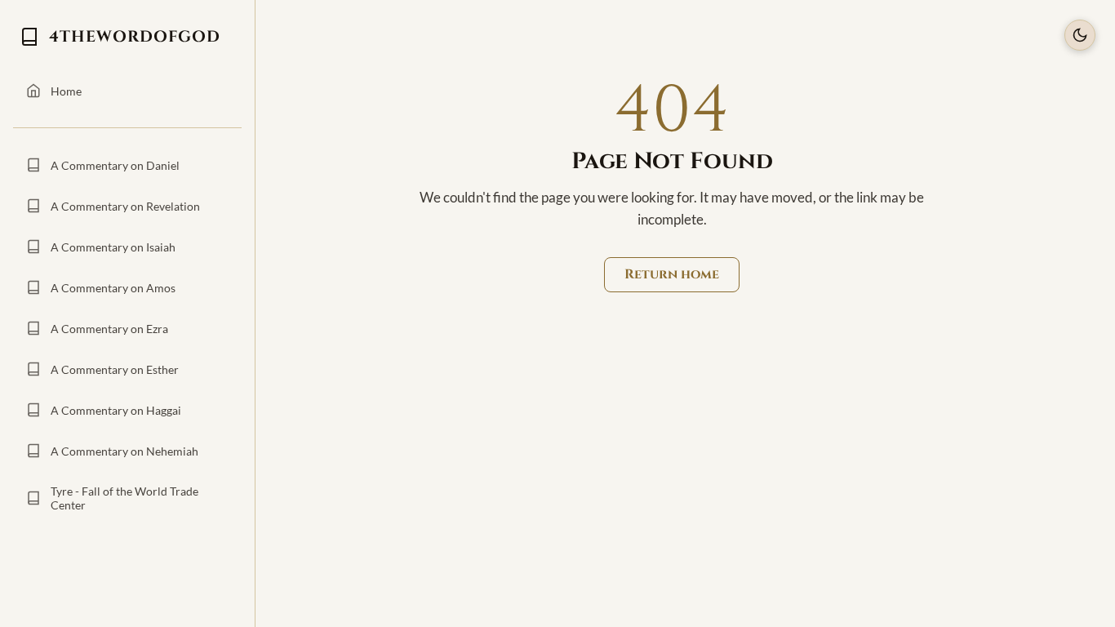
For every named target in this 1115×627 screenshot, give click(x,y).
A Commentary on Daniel (115, 165)
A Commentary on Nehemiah (124, 451)
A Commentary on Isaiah (113, 247)
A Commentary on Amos (113, 288)
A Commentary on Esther (115, 369)
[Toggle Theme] (1079, 35)
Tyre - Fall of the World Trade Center (124, 498)
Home (66, 91)
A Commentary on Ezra (109, 329)
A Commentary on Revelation (125, 206)
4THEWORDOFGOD (134, 36)
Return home (671, 274)
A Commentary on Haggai (116, 410)
